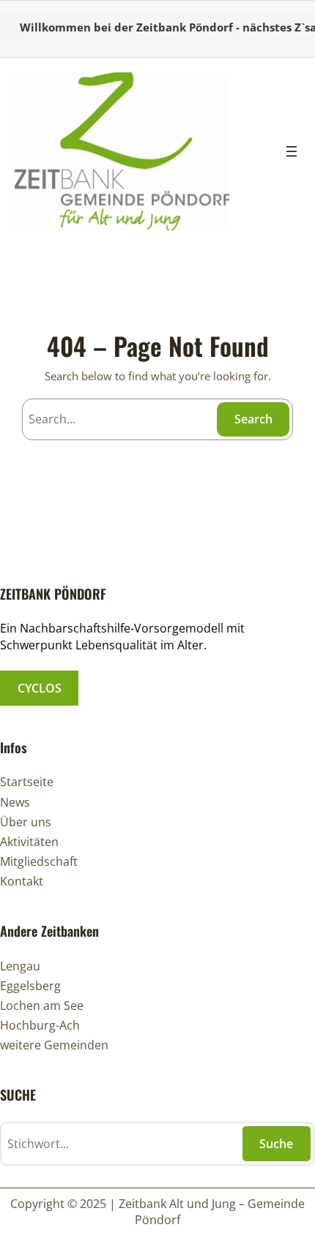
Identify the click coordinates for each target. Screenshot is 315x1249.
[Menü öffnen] (291, 151)
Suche (276, 1144)
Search (253, 419)
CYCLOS (40, 688)
